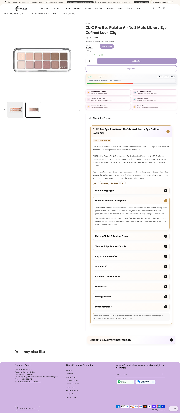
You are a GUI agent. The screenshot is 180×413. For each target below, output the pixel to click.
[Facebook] (5, 2)
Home (5, 14)
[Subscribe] (162, 374)
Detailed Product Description (110, 200)
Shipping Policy (71, 377)
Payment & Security (72, 390)
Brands (120, 8)
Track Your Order (71, 397)
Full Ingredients (103, 296)
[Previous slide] (4, 108)
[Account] (159, 8)
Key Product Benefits (106, 256)
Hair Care (88, 8)
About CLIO (101, 266)
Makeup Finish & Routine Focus (111, 236)
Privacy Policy (70, 387)
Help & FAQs (70, 394)
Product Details (103, 306)
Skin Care (57, 8)
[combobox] (163, 2)
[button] (154, 8)
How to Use (101, 286)
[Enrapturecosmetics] (21, 8)
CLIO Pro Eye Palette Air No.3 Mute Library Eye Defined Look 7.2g (126, 131)
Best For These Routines (108, 276)
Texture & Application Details (110, 246)
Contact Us (69, 374)
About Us (69, 370)
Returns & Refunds (72, 380)
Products (14, 14)
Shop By (129, 8)
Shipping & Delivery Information (110, 340)
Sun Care (77, 8)
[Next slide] (79, 108)
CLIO (88, 23)
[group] (42, 60)
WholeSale (110, 8)
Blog (138, 8)
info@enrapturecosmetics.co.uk (30, 381)
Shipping (97, 41)
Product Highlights (105, 190)
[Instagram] (9, 2)
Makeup (67, 8)
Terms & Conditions (72, 384)
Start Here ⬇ (45, 8)
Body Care (98, 8)
